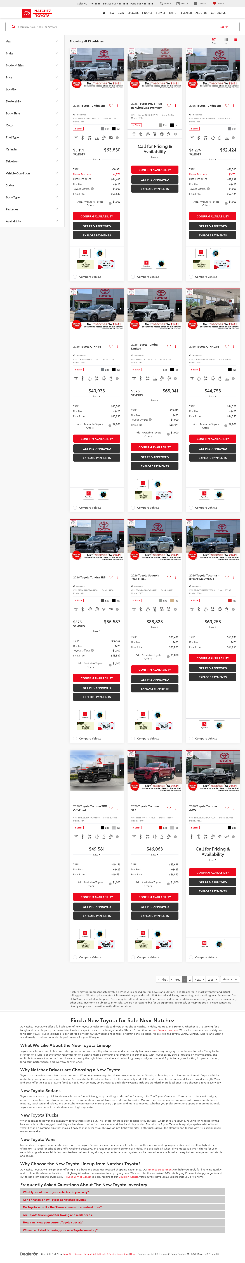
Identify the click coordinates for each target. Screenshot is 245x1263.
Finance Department (160, 1169)
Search (224, 26)
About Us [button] (201, 12)
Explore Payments (97, 235)
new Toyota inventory (165, 1030)
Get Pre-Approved (97, 226)
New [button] (111, 12)
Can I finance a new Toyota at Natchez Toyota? (54, 1199)
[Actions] (117, 105)
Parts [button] (172, 12)
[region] (96, 186)
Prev (176, 979)
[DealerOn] (29, 1253)
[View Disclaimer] (118, 137)
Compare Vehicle (90, 277)
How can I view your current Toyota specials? (53, 1222)
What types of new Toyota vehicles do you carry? (56, 1192)
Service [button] (161, 12)
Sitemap (78, 1253)
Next (198, 979)
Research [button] (186, 12)
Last (211, 979)
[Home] (104, 12)
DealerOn (67, 1253)
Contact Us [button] (218, 12)
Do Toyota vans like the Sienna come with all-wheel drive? (62, 1207)
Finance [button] (147, 12)
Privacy (87, 1253)
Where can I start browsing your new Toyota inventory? (60, 1230)
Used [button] (121, 12)
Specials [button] (133, 12)
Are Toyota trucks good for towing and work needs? (58, 1215)
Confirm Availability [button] (97, 216)
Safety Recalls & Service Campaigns (111, 1253)
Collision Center (128, 1176)
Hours (133, 1253)
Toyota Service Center (78, 1176)
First (163, 979)
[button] (120, 68)
